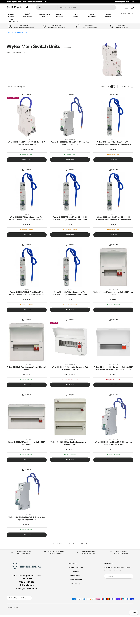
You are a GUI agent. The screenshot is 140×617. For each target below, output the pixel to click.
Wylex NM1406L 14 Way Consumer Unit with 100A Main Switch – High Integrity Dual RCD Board (113, 368)
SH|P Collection (11, 20)
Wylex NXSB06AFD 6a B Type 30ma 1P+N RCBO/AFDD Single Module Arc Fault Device (70, 293)
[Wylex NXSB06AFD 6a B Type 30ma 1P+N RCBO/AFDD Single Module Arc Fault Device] (70, 267)
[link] (57, 543)
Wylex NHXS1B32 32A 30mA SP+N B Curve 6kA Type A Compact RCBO (26, 143)
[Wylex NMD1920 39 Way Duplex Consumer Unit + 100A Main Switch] (70, 417)
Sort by (9, 86)
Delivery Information (75, 567)
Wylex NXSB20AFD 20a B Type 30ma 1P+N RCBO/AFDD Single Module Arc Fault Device (70, 218)
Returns (76, 571)
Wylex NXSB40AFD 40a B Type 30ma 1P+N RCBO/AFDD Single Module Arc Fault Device (113, 143)
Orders (123, 13)
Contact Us (75, 584)
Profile (130, 13)
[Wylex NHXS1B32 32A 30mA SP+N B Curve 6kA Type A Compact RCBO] (27, 117)
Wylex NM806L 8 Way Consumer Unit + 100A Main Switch (27, 368)
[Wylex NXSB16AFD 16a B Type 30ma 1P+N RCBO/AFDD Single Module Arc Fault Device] (113, 192)
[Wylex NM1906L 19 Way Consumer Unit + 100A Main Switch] (27, 417)
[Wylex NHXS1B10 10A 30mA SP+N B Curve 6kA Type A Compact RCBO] (113, 417)
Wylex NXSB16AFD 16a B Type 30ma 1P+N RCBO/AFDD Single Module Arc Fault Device (113, 218)
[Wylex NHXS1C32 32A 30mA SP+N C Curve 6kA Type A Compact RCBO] (70, 117)
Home (8, 32)
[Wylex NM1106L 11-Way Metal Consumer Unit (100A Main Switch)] (70, 342)
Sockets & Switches (108, 15)
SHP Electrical (15, 608)
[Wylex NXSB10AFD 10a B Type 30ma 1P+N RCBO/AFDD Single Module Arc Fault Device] (27, 267)
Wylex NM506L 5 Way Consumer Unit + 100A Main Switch (113, 293)
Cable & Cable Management (27, 14)
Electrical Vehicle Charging (44, 15)
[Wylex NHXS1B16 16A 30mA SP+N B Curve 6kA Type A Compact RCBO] (27, 492)
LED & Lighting (75, 15)
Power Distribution (92, 15)
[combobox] (76, 7)
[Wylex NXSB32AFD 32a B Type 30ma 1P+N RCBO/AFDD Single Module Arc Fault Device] (27, 192)
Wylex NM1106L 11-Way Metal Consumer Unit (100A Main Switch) (70, 368)
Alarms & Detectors (11, 15)
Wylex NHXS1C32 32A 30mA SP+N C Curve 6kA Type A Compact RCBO (70, 143)
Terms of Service (75, 580)
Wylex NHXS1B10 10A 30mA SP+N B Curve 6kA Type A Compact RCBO (113, 443)
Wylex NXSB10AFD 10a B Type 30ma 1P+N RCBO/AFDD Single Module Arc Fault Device (26, 293)
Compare (105, 86)
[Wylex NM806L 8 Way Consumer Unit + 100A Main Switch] (27, 342)
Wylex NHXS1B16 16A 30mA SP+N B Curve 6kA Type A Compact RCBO (27, 518)
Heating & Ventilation (59, 15)
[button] (132, 7)
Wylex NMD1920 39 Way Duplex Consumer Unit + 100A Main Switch (70, 443)
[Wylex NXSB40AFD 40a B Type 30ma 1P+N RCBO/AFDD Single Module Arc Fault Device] (113, 117)
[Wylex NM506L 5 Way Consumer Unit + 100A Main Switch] (113, 267)
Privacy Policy (75, 576)
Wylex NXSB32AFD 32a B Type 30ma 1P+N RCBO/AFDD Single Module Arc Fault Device (26, 218)
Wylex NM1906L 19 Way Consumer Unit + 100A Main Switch (26, 443)
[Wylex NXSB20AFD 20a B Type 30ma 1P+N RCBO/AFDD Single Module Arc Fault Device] (70, 192)
